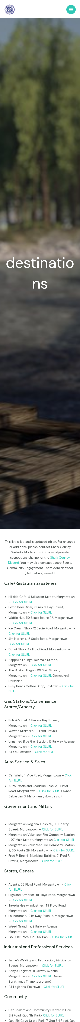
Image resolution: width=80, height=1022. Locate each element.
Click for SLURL (22, 602)
